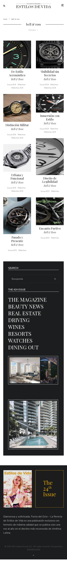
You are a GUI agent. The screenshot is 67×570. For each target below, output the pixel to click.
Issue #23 (12, 250)
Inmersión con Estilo (50, 117)
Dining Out (23, 347)
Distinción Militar (17, 125)
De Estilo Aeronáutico (17, 73)
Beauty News (26, 306)
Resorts (19, 333)
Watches (22, 84)
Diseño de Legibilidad (50, 180)
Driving (19, 319)
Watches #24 (17, 88)
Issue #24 (11, 84)
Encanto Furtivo (50, 228)
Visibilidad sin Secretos (50, 73)
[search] (55, 279)
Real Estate (24, 313)
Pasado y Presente (17, 239)
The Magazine (27, 299)
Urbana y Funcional (17, 176)
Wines (16, 326)
